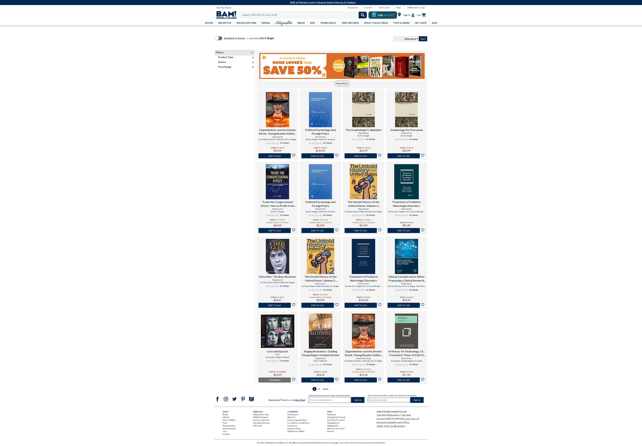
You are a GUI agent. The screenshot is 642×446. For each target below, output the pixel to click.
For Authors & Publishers (298, 423)
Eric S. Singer (290, 139)
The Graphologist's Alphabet (364, 129)
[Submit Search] (363, 15)
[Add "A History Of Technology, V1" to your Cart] (406, 379)
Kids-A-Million (229, 420)
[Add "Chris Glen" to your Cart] (277, 305)
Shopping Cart (333, 423)
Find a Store (292, 414)
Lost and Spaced (277, 351)
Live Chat (300, 400)
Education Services (261, 423)
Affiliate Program (260, 417)
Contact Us (292, 425)
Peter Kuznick (365, 211)
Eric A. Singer (409, 286)
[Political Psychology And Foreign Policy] (320, 109)
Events (368, 7)
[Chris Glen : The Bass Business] (277, 256)
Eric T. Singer (278, 211)
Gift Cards (384, 7)
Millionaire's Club (416, 7)
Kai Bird (264, 139)
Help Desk (331, 414)
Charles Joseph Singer (403, 361)
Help (398, 7)
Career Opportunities (297, 420)
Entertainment (229, 428)
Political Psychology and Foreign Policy (320, 203)
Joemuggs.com (336, 442)
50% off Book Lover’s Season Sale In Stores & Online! (323, 2)
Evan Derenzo (396, 286)
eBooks (226, 417)
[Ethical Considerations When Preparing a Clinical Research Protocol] (406, 256)
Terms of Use (350, 442)
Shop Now (342, 83)
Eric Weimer (321, 361)
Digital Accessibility (295, 431)
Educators (353, 7)
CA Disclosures (364, 442)
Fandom (226, 434)
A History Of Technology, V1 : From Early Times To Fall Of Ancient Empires (406, 353)
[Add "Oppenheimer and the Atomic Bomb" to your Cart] (277, 155)
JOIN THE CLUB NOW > (391, 426)
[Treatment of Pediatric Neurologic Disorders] (406, 181)
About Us (291, 417)
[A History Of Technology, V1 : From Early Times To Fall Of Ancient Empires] (406, 331)
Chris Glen (267, 282)
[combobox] (305, 15)
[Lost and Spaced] (277, 331)
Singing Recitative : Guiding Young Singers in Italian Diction (320, 353)
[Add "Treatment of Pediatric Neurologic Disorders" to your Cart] (406, 230)
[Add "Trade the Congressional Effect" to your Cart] (277, 230)
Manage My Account (336, 417)
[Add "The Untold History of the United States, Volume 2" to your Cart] (364, 230)
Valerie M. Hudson (326, 139)
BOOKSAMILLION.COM (317, 442)
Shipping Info (332, 425)
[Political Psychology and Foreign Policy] (320, 181)
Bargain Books (229, 425)
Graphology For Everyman (406, 129)
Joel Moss (420, 286)
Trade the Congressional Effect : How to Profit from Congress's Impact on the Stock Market (277, 204)
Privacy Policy (379, 442)
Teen (225, 423)
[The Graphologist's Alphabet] (363, 109)
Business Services (261, 420)
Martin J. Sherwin (276, 139)
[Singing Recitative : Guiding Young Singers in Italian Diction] (320, 331)
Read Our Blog (293, 428)
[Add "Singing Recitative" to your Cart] (320, 379)
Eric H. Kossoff (412, 211)
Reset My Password (336, 420)
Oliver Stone (352, 211)
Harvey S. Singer (398, 211)
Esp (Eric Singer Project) (278, 357)
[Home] (225, 15)
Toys (225, 431)
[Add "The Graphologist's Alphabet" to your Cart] (364, 155)
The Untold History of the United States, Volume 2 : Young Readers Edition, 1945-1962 (363, 204)
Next (325, 388)
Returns (330, 431)
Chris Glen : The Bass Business (277, 276)
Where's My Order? (336, 428)
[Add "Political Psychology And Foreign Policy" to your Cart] (320, 155)
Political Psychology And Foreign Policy (320, 131)
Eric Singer (313, 139)
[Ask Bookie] (382, 15)
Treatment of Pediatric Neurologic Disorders (406, 203)
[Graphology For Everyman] (406, 109)
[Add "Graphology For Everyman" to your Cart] (406, 155)
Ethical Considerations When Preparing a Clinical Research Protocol (406, 278)
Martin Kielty (278, 282)
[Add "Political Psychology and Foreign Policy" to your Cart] (320, 230)
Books (225, 414)
